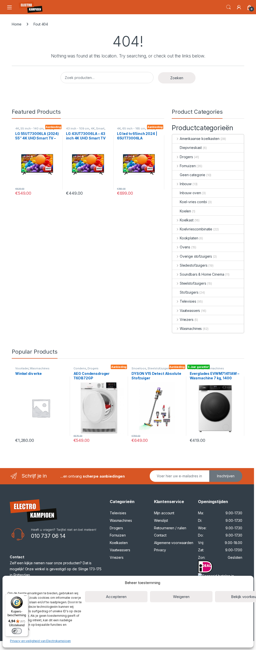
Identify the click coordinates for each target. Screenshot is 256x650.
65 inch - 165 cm (133, 128)
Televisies (188, 301)
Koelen (185, 211)
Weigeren (181, 596)
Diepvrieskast (191, 147)
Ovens (185, 247)
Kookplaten (189, 238)
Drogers (186, 157)
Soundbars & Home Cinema (202, 274)
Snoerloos (139, 368)
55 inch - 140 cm (32, 128)
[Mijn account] (239, 7)
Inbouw (186, 184)
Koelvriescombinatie (196, 229)
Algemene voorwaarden (173, 543)
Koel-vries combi (193, 202)
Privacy (160, 550)
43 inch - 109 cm (77, 128)
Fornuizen (188, 166)
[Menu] (25, 597)
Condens (80, 368)
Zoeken (176, 78)
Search (228, 7)
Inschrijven (225, 476)
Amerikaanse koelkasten (200, 138)
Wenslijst (161, 520)
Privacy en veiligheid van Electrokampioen (40, 641)
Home (16, 24)
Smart (100, 128)
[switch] (17, 631)
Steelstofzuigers (193, 283)
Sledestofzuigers (194, 265)
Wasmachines (191, 328)
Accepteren (116, 596)
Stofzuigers (189, 292)
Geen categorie (192, 175)
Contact (160, 535)
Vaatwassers (190, 310)
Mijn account (164, 513)
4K (17, 128)
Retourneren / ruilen (170, 528)
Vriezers (187, 319)
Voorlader (21, 368)
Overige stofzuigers (196, 256)
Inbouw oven (190, 193)
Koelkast (187, 220)
